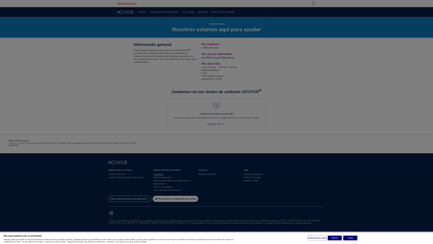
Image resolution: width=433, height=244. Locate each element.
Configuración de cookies (317, 238)
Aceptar (350, 238)
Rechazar (335, 238)
